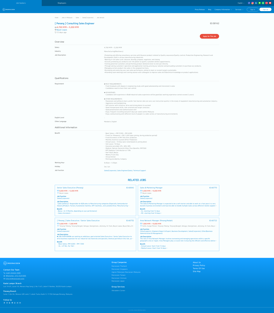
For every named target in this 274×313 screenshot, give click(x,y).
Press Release (200, 9)
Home (56, 18)
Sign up (265, 9)
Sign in (252, 9)
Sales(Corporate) (87, 18)
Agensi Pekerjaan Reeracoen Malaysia (126, 272)
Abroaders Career (118, 290)
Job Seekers (21, 3)
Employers (62, 3)
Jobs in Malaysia (67, 18)
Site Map (197, 271)
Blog (209, 9)
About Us (197, 262)
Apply (209, 36)
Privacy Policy (199, 265)
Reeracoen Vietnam (119, 278)
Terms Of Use (199, 268)
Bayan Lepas (62, 29)
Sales (77, 18)
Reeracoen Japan (118, 281)
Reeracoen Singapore (120, 269)
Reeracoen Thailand (119, 266)
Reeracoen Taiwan (118, 275)
